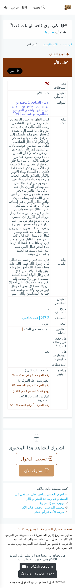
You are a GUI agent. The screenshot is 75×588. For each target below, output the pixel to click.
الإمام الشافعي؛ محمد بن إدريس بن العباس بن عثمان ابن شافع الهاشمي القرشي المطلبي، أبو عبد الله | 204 (30, 108)
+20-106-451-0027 (39, 574)
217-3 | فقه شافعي (35, 318)
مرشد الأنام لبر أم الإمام (49, 512)
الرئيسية (67, 44)
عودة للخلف (57, 54)
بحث (37, 7)
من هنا (48, 31)
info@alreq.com (39, 566)
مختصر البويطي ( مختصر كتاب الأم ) (42, 507)
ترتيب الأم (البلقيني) (52, 503)
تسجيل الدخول (34, 459)
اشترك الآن (34, 470)
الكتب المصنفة (50, 44)
